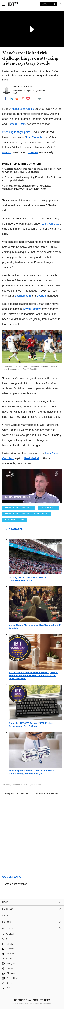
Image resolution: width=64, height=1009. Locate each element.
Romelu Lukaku (16, 124)
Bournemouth (23, 295)
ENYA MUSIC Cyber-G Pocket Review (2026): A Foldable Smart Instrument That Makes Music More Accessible (33, 675)
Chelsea (33, 152)
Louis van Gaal (50, 223)
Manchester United (23, 108)
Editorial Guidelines (47, 793)
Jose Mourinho (34, 137)
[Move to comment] (39, 98)
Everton (6, 152)
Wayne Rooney (31, 308)
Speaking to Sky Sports (16, 132)
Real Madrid (31, 458)
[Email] (34, 98)
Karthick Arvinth (24, 86)
